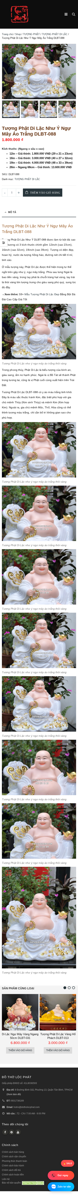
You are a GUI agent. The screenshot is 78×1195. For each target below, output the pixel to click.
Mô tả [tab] (12, 212)
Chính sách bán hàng (13, 1152)
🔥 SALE (67, 1163)
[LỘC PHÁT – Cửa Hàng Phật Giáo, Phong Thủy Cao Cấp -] (19, 14)
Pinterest (11, 1132)
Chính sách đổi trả (11, 1170)
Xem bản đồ (13, 1094)
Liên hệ (6, 1179)
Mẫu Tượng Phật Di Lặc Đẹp (41, 294)
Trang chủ (7, 34)
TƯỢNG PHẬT (31, 34)
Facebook (5, 1132)
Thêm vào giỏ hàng (45, 192)
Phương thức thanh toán (14, 1161)
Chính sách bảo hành (13, 1165)
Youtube (18, 1132)
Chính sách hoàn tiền (13, 1174)
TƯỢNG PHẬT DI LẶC (54, 34)
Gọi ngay (63, 1175)
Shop (18, 34)
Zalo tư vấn (64, 1186)
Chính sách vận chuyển (14, 1156)
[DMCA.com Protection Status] (33, 1182)
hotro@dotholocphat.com (27, 1107)
